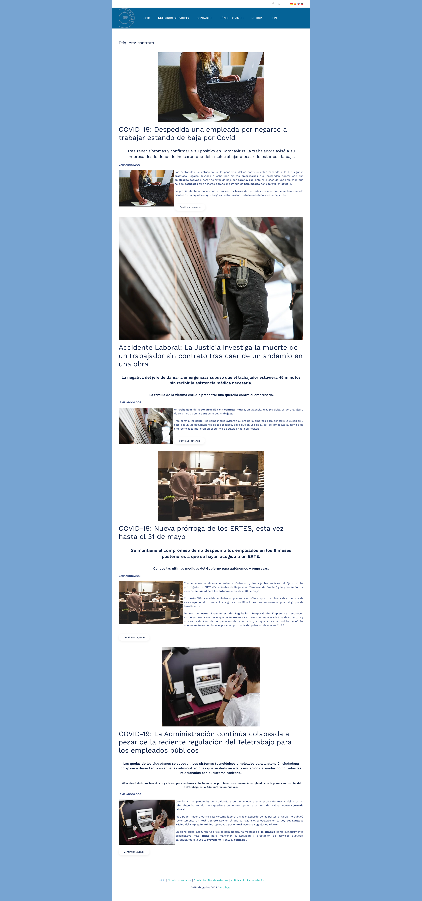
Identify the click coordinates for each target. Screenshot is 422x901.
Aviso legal (224, 887)
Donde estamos (218, 880)
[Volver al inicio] (127, 18)
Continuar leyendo (190, 207)
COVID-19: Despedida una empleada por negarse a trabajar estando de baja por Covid (203, 133)
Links (276, 18)
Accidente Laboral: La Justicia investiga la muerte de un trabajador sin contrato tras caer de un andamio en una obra (211, 355)
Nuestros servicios (173, 18)
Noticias (257, 18)
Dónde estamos (231, 18)
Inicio (146, 18)
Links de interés (253, 880)
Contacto (204, 18)
